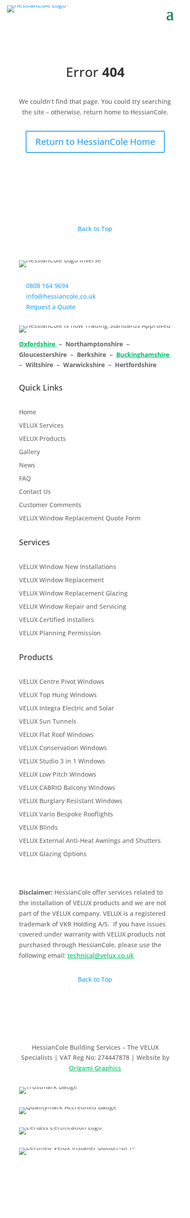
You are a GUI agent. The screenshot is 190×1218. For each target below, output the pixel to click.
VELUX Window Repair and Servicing (72, 607)
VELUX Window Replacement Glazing (73, 593)
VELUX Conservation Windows (63, 748)
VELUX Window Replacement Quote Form (80, 518)
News (27, 465)
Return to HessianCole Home (95, 142)
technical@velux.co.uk (101, 955)
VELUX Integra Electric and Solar (66, 708)
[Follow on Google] (130, 1018)
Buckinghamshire (143, 354)
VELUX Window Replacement (61, 580)
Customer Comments (50, 505)
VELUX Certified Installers (56, 620)
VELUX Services (41, 425)
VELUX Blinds (38, 827)
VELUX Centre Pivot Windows (61, 682)
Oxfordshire (38, 344)
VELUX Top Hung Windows (58, 695)
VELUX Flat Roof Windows (56, 735)
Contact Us (35, 492)
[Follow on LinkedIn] (95, 1018)
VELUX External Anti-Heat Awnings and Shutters (90, 841)
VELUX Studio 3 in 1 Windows (62, 761)
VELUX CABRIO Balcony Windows (67, 788)
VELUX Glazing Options (53, 854)
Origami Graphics (95, 1068)
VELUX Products (42, 439)
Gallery (29, 452)
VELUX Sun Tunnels (47, 721)
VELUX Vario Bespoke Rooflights (66, 814)
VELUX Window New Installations (67, 567)
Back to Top (95, 228)
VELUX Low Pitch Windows (57, 774)
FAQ (25, 478)
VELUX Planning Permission (60, 633)
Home (27, 412)
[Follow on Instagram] (77, 1018)
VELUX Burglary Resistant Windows (70, 801)
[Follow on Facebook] (60, 1018)
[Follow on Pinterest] (113, 1018)
